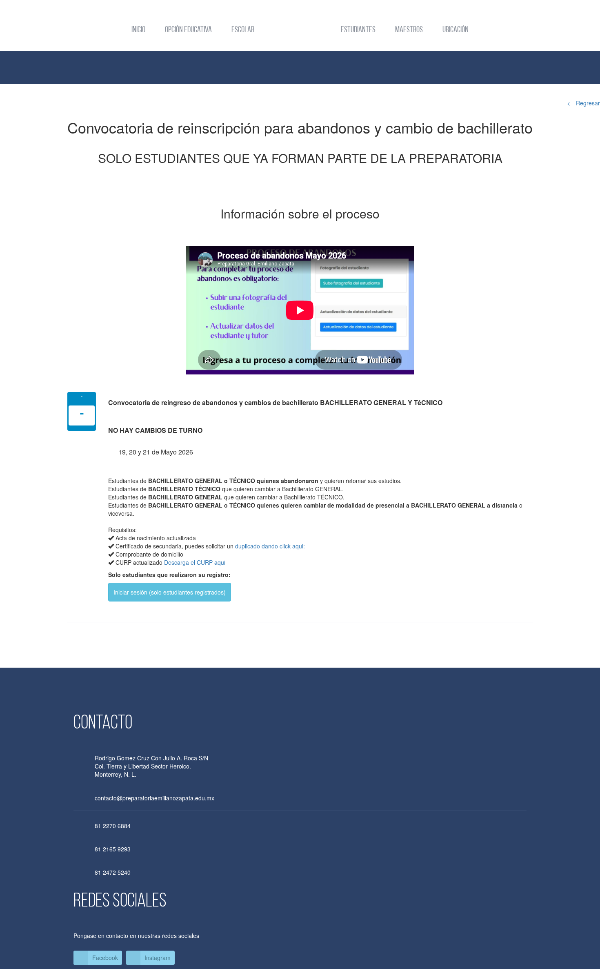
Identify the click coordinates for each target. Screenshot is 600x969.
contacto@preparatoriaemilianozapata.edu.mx (154, 798)
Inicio (138, 30)
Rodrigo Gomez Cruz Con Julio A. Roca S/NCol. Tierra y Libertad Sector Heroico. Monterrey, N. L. (151, 766)
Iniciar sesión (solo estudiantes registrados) (169, 592)
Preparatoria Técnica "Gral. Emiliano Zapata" (300, 30)
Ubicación (455, 30)
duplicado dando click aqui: (270, 546)
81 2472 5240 (113, 872)
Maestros (409, 30)
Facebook (105, 957)
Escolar (242, 30)
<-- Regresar (583, 103)
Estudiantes (358, 30)
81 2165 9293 (113, 849)
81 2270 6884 (113, 826)
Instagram (157, 957)
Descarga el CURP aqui (194, 562)
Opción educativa (188, 30)
